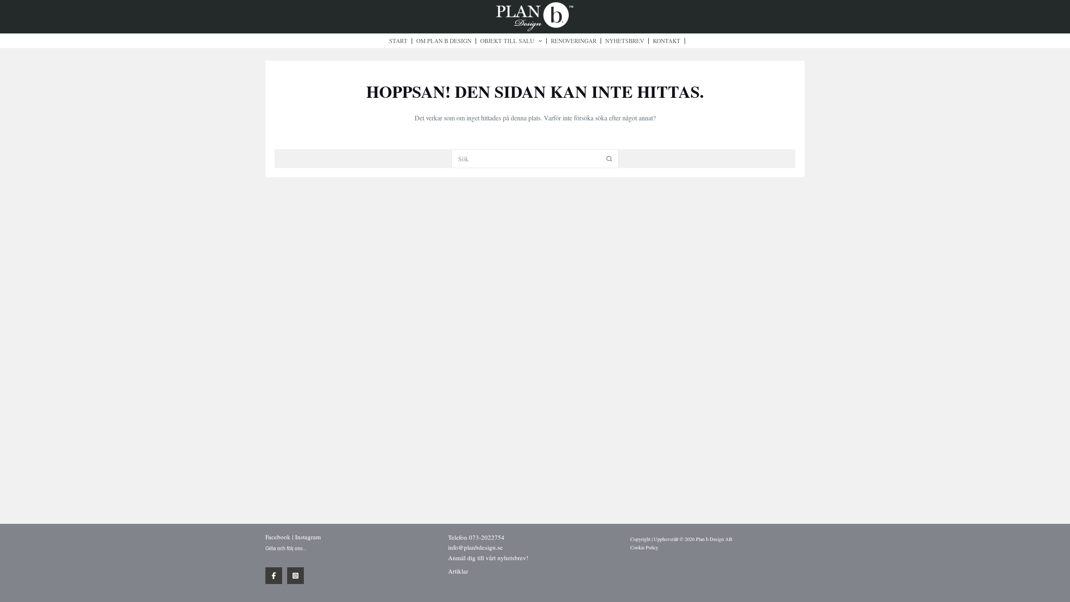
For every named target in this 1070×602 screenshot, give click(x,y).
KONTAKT (666, 41)
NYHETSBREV (624, 41)
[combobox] (526, 158)
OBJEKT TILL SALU (507, 41)
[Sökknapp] (609, 159)
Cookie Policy (644, 547)
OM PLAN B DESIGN (443, 41)
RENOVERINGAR (573, 41)
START (398, 41)
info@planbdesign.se (475, 547)
